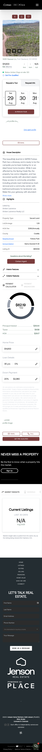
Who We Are (21, 581)
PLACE (36, 717)
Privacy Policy (7, 749)
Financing (21, 575)
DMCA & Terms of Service (23, 749)
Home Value (21, 578)
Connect (21, 584)
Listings (21, 565)
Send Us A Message (21, 648)
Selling (21, 571)
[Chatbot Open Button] (36, 746)
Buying (21, 568)
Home (21, 562)
